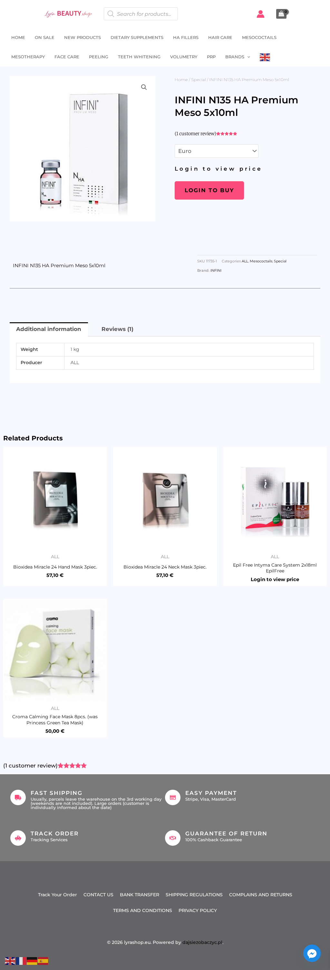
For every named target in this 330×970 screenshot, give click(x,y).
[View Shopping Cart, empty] (281, 14)
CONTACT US (98, 895)
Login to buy (209, 190)
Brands (234, 56)
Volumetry (183, 56)
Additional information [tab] (48, 329)
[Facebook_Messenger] (312, 953)
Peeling (98, 56)
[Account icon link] (261, 14)
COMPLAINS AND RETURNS (260, 895)
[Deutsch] (32, 960)
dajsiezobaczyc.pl (202, 942)
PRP (211, 56)
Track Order (55, 833)
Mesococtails (259, 37)
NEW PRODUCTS (82, 37)
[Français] (21, 960)
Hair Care (220, 37)
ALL (245, 261)
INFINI (215, 270)
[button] (247, 56)
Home (18, 37)
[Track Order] (18, 838)
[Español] (43, 960)
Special (198, 79)
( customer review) (195, 134)
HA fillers (186, 37)
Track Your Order (57, 895)
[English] (265, 56)
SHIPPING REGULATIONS (194, 895)
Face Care (66, 56)
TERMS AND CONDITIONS (142, 910)
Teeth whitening (139, 56)
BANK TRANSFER (139, 895)
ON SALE (44, 37)
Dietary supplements (137, 37)
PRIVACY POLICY (198, 910)
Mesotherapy (28, 56)
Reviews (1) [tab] (117, 329)
